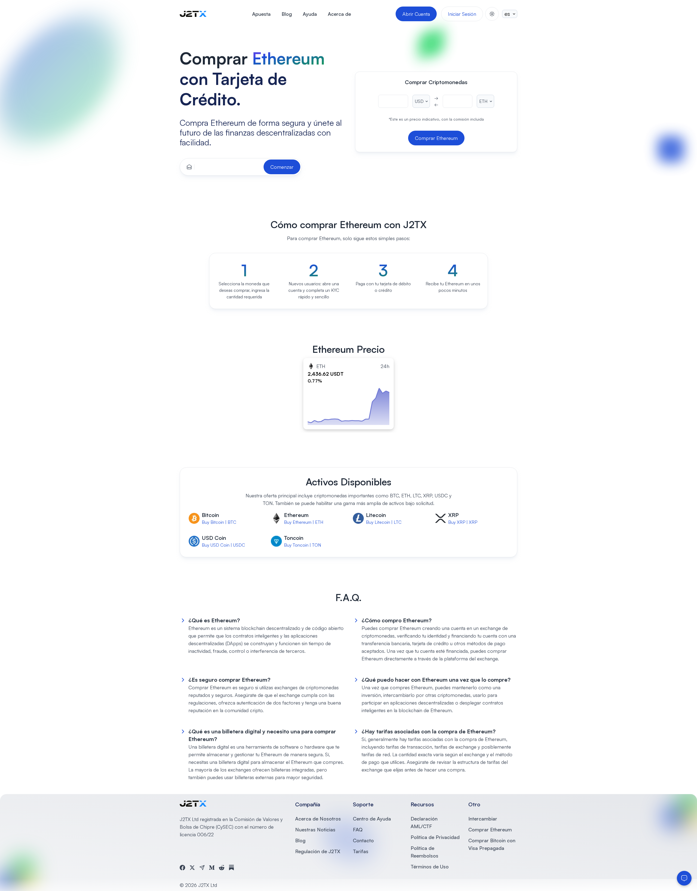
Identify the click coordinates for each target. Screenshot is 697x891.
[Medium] (212, 867)
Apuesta (261, 14)
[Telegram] (202, 867)
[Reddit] (221, 867)
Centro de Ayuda (372, 819)
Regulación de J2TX (317, 851)
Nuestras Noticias (315, 829)
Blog (287, 14)
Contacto (363, 840)
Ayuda (310, 14)
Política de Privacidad (435, 837)
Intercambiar (482, 819)
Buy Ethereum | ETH (303, 522)
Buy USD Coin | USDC (223, 545)
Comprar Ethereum (490, 829)
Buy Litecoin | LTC (384, 522)
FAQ (357, 829)
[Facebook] (182, 867)
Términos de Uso (430, 866)
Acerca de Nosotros (318, 819)
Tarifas (360, 851)
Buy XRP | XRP (462, 522)
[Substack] (231, 867)
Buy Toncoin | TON (302, 545)
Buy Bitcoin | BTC (219, 522)
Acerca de (339, 14)
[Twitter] (192, 867)
